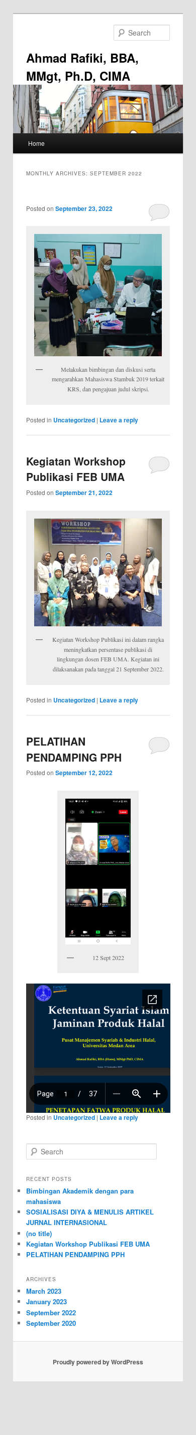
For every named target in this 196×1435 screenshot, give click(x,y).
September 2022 (51, 1312)
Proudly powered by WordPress (98, 1361)
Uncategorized (74, 419)
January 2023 (46, 1301)
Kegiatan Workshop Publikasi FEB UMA (76, 469)
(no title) (39, 1233)
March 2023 (43, 1291)
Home (36, 143)
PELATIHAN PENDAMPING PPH (74, 749)
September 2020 (51, 1323)
